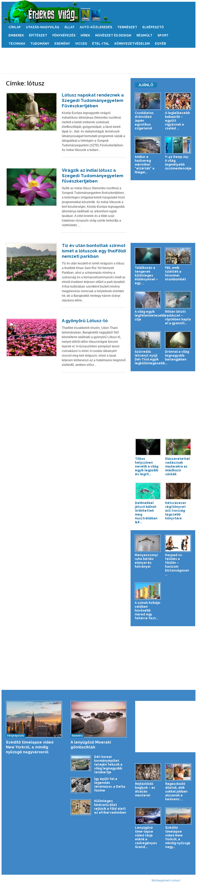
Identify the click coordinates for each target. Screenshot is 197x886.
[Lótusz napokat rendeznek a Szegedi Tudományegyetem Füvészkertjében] (31, 111)
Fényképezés (63, 35)
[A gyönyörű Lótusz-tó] (31, 337)
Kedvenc (77, 735)
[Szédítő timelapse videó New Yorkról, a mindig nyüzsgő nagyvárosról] (34, 719)
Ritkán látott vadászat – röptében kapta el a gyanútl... (178, 317)
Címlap (14, 27)
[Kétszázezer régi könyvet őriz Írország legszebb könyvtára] (178, 491)
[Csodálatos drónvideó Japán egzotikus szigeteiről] (148, 101)
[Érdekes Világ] (98, 11)
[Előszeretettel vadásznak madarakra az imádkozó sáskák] (178, 447)
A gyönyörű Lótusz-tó (85, 320)
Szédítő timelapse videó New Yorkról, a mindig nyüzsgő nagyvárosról (30, 747)
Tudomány (39, 43)
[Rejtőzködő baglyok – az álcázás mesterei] (148, 772)
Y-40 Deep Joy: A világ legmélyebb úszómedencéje (178, 162)
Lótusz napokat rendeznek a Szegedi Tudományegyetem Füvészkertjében (93, 100)
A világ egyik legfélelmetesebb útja (150, 315)
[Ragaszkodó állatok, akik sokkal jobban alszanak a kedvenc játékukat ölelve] (178, 772)
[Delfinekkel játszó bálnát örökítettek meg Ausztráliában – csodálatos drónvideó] (148, 491)
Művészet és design (113, 35)
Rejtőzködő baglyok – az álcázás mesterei (145, 789)
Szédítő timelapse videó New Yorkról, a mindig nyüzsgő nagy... (177, 837)
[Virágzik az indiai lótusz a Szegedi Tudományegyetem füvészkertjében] (31, 187)
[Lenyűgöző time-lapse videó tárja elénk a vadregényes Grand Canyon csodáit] (148, 816)
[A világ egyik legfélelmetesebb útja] (148, 300)
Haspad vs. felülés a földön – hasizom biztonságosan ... (177, 564)
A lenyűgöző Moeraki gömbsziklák (91, 744)
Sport (163, 35)
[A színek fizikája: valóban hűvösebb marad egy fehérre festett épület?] (148, 591)
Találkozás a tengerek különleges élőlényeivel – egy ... (146, 275)
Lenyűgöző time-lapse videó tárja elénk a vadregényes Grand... (146, 837)
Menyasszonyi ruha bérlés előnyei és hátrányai (146, 560)
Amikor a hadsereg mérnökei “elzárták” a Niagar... (144, 164)
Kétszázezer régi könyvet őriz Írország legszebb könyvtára (175, 510)
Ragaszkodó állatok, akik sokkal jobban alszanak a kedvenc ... (176, 791)
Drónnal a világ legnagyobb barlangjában (177, 355)
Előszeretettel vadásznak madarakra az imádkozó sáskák (177, 466)
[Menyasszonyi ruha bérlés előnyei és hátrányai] (148, 543)
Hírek (85, 35)
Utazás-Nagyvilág (42, 27)
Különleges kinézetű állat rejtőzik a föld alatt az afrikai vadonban (110, 806)
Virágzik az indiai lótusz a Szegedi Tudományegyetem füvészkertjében (92, 176)
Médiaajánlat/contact (166, 880)
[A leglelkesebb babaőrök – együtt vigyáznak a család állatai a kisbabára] (178, 101)
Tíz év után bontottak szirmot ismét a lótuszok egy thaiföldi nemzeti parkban (94, 251)
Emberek (16, 35)
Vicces (81, 43)
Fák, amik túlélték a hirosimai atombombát (175, 273)
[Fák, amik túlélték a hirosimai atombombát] (178, 256)
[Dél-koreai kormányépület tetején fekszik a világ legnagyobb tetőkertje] (81, 763)
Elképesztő (153, 27)
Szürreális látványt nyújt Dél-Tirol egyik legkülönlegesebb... (151, 357)
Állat (69, 27)
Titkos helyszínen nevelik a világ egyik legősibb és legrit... (146, 466)
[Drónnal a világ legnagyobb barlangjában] (178, 340)
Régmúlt (144, 35)
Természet (127, 27)
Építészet (38, 35)
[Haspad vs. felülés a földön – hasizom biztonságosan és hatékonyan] (178, 543)
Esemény (62, 43)
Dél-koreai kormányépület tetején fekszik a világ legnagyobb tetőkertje (108, 764)
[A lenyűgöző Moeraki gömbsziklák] (99, 719)
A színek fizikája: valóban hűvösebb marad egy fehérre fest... (148, 610)
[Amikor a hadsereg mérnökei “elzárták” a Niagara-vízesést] (148, 145)
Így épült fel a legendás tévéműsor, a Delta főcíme (109, 784)
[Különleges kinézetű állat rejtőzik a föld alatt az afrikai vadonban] (81, 807)
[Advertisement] (98, 60)
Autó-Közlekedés (96, 27)
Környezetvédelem (132, 43)
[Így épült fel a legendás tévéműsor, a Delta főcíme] (81, 785)
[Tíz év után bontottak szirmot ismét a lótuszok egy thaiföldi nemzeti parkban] (31, 262)
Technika (16, 43)
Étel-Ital (100, 43)
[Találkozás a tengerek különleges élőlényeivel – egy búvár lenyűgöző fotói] (148, 256)
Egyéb (160, 43)
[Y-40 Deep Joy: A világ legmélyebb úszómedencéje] (178, 145)
